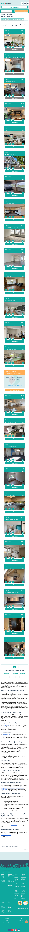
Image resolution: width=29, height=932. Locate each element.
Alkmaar (2, 873)
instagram (16, 930)
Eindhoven (16, 876)
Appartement (4, 19)
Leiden (16, 887)
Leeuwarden (17, 886)
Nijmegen (16, 894)
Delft (8, 884)
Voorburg (2, 910)
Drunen (12, 677)
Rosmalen (6, 673)
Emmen (16, 878)
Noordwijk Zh (17, 895)
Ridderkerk (23, 886)
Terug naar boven (25, 849)
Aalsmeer (2, 872)
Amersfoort (3, 877)
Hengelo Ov (23, 879)
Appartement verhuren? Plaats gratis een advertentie (10, 846)
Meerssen (16, 891)
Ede (15, 875)
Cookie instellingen (7, 922)
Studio (9, 19)
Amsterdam (3, 880)
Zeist (9, 906)
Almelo (2, 875)
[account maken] (28, 3)
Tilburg (2, 902)
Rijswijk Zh (23, 887)
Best (8, 876)
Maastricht (16, 890)
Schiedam (23, 892)
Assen (2, 884)
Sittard (22, 894)
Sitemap (7, 918)
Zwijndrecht (10, 911)
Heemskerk (23, 874)
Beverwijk (9, 877)
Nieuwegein (17, 892)
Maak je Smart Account (14, 390)
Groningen (23, 871)
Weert (9, 901)
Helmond (23, 878)
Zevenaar (9, 907)
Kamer (13, 19)
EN (25, 3)
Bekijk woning (15, 49)
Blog (7, 920)
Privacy (21, 918)
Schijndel (22, 673)
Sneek (22, 895)
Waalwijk (2, 912)
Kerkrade (22, 883)
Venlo (2, 906)
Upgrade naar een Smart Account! (14, 385)
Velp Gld (2, 905)
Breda (9, 879)
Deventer (16, 873)
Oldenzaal (16, 896)
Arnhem (2, 882)
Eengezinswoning (19, 19)
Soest (22, 896)
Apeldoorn (3, 881)
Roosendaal (23, 890)
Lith (17, 677)
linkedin (19, 930)
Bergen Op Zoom (11, 875)
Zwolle (9, 912)
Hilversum (23, 880)
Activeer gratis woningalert (21, 11)
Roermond (23, 889)
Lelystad (16, 889)
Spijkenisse (23, 898)
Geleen (16, 880)
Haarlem (22, 873)
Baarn (9, 872)
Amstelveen (3, 879)
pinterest (12, 930)
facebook (9, 930)
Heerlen (22, 875)
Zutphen (9, 910)
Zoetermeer (10, 908)
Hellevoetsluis (23, 876)
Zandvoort (9, 905)
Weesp (9, 902)
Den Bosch (10, 885)
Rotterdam (23, 891)
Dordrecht (16, 874)
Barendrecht (10, 873)
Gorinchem (16, 882)
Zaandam (9, 903)
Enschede (16, 879)
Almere (2, 876)
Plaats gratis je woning (14, 7)
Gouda (16, 883)
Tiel (1, 901)
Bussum (9, 880)
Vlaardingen (3, 907)
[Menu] (22, 3)
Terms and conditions (7, 925)
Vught (2, 911)
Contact (21, 922)
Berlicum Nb (15, 673)
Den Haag (16, 871)
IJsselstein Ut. (23, 882)
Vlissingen (3, 908)
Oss (15, 898)
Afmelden (21, 920)
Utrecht (2, 903)
